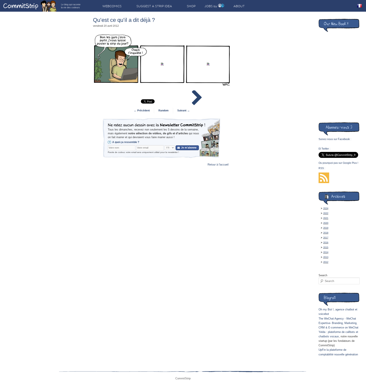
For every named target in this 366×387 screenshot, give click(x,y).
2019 (325, 228)
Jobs (208, 6)
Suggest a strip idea (154, 6)
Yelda (322, 332)
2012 (325, 262)
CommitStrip (30, 6)
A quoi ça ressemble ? (125, 142)
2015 (325, 247)
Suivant (183, 110)
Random (163, 110)
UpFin (322, 349)
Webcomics (112, 6)
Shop (191, 6)
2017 (325, 237)
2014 (325, 252)
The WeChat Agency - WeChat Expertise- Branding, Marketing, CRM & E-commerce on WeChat (338, 323)
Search (323, 275)
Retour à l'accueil (218, 164)
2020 (325, 223)
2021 (325, 218)
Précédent (142, 110)
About (239, 6)
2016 (325, 242)
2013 (325, 257)
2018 (325, 232)
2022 (325, 213)
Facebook (344, 139)
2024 (325, 208)
